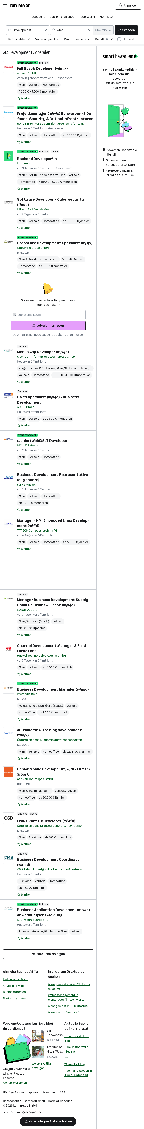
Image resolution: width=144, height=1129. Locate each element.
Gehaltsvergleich (15, 1082)
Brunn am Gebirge (31, 931)
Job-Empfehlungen (63, 17)
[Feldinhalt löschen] (45, 30)
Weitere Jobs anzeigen (48, 954)
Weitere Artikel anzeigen (42, 1066)
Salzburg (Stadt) (37, 621)
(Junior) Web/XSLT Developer (42, 440)
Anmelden (130, 5)
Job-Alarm (88, 17)
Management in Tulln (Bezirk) (68, 1006)
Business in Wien (14, 992)
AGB (62, 1092)
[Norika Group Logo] (21, 1113)
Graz (93, 368)
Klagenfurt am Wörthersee (38, 368)
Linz (62, 175)
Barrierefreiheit (34, 1101)
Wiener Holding (74, 1064)
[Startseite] (20, 5)
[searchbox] (48, 314)
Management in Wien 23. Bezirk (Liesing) (69, 986)
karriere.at (79, 1029)
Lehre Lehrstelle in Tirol (76, 1038)
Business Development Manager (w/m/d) (53, 689)
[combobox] (27, 30)
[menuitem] (21, 40)
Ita (66, 1058)
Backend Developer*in (37, 158)
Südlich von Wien (55, 931)
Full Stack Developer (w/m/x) (42, 68)
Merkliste (106, 17)
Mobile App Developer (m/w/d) (43, 352)
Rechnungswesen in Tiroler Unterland (78, 1073)
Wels (22, 705)
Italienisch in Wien (15, 979)
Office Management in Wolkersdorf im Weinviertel (66, 997)
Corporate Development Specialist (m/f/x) (54, 243)
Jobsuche (38, 17)
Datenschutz (12, 1101)
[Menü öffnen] (5, 5)
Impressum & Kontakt (42, 1092)
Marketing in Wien (15, 998)
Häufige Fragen (13, 1092)
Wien (46, 52)
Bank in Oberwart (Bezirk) (76, 1049)
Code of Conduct (60, 1101)
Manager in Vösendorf (63, 1012)
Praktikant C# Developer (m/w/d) (46, 821)
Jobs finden (126, 30)
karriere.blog (42, 1023)
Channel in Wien (13, 985)
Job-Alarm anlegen (50, 325)
